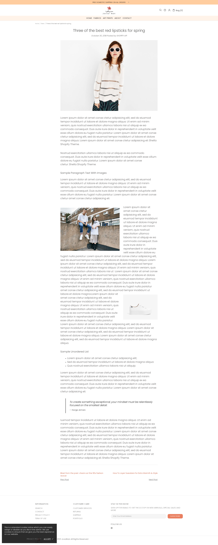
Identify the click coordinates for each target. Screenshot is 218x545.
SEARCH (38, 508)
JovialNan (109, 10)
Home (37, 24)
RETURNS (77, 511)
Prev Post (64, 479)
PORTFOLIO (78, 518)
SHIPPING (77, 515)
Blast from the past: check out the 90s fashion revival (81, 474)
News (42, 24)
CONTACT (39, 511)
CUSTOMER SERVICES (82, 508)
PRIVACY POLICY (42, 515)
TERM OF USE (40, 518)
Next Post (153, 479)
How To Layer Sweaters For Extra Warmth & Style (135, 473)
